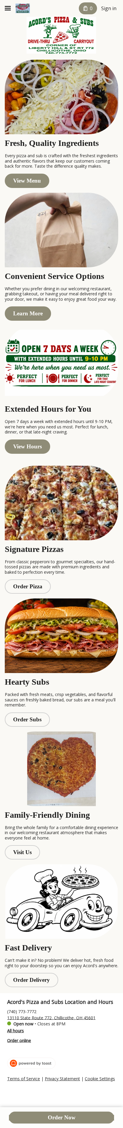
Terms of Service (23, 1078)
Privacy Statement (62, 1078)
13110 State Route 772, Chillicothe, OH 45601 (51, 1017)
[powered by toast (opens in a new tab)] (31, 1063)
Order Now (62, 1117)
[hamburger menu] (8, 8)
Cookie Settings (100, 1078)
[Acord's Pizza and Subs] (23, 8)
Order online (19, 1040)
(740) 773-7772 (21, 1011)
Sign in (108, 8)
